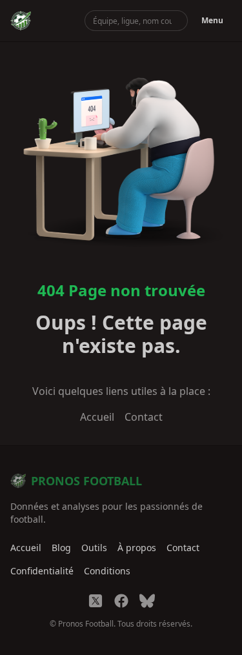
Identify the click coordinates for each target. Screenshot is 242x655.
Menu (212, 20)
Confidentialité (42, 571)
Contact (144, 417)
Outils (94, 547)
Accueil (97, 417)
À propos (136, 547)
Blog (61, 547)
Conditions (107, 571)
